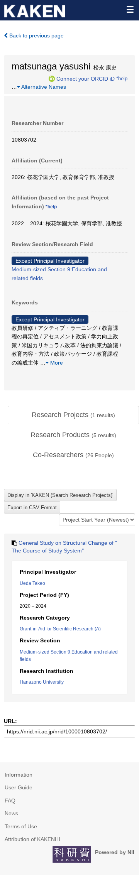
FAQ (10, 800)
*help (121, 78)
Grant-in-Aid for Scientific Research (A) (60, 629)
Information (18, 775)
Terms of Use (21, 826)
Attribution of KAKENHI (32, 839)
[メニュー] (129, 9)
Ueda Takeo (32, 583)
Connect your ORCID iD (85, 78)
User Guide (18, 787)
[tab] (73, 415)
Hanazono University (42, 682)
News (11, 813)
